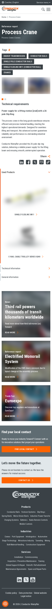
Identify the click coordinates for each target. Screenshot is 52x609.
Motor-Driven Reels (21, 516)
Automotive (42, 537)
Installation (18, 557)
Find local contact (24, 449)
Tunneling (39, 540)
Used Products (8, 172)
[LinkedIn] (19, 580)
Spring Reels (7, 516)
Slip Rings (41, 512)
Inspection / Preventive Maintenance (22, 561)
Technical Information (11, 268)
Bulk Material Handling (15, 544)
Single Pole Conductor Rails (18, 61)
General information (10, 277)
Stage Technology (9, 540)
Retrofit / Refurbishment (36, 565)
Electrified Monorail (22, 359)
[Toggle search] (43, 9)
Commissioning (31, 557)
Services (26, 552)
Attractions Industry (26, 540)
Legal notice (26, 596)
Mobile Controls (26, 524)
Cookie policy (11, 593)
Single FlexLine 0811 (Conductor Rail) (22, 67)
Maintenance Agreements (16, 569)
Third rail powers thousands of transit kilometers (24, 312)
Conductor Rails (38, 56)
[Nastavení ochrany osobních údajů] (5, 604)
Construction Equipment (35, 544)
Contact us (24, 480)
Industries (26, 531)
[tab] (5, 99)
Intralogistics (31, 537)
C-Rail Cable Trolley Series (24, 257)
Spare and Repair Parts (37, 569)
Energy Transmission (14, 56)
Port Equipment (18, 537)
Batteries (23, 520)
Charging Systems (11, 520)
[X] (26, 580)
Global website (40, 593)
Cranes (7, 72)
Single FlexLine (24, 214)
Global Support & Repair (15, 565)
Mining (47, 540)
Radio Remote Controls (38, 520)
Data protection (25, 593)
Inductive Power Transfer (40, 516)
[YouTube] (32, 580)
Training (41, 561)
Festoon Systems (28, 512)
